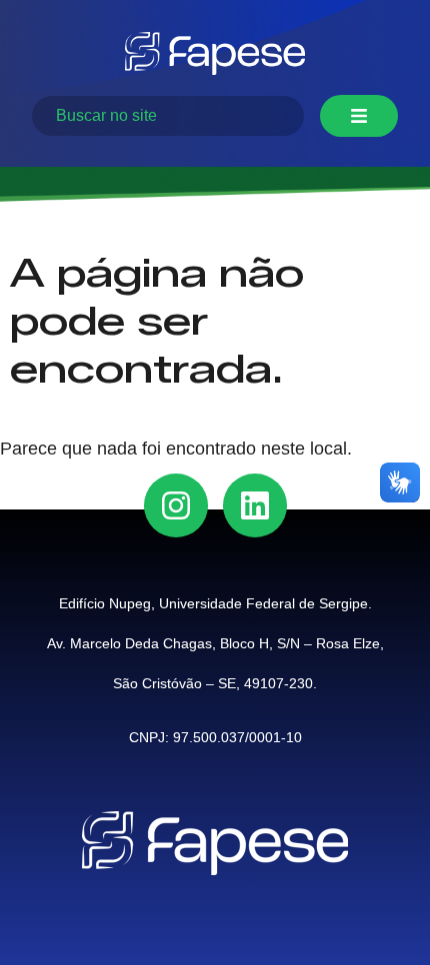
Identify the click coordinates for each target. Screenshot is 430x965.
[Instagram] (176, 505)
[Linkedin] (255, 505)
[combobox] (168, 116)
